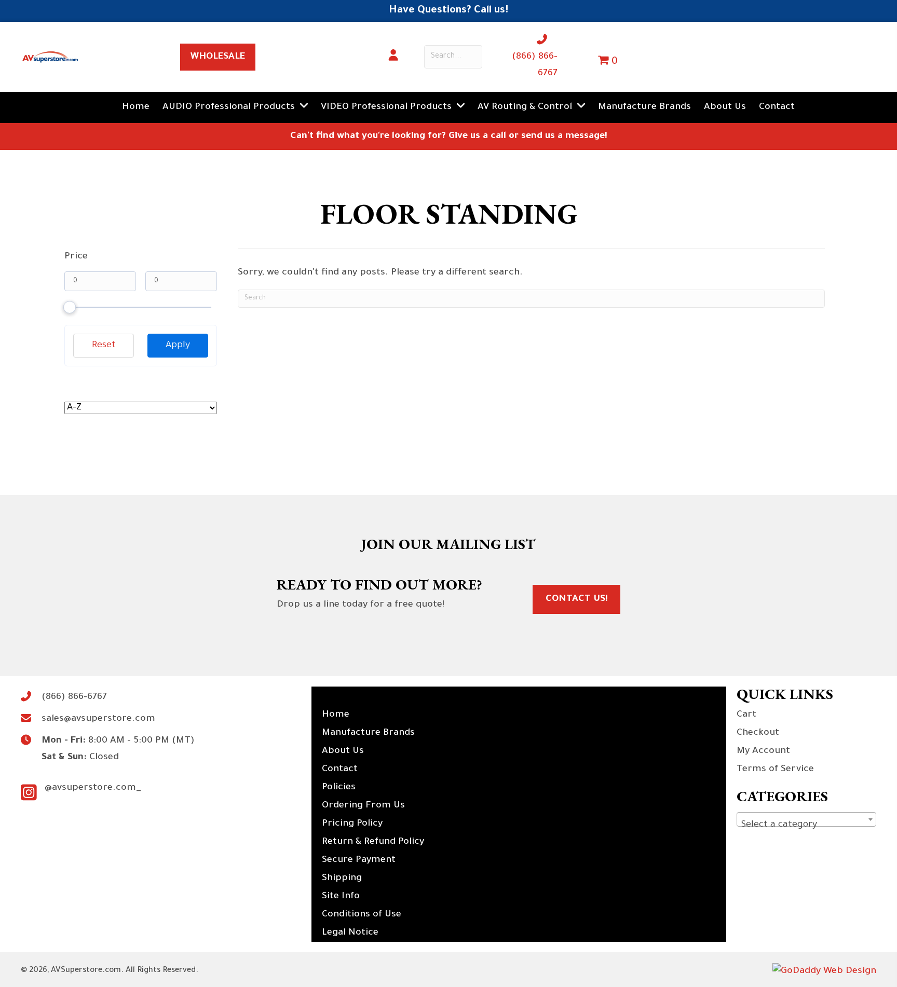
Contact (340, 769)
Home (335, 715)
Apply (178, 345)
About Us (343, 751)
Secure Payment (359, 860)
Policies (339, 788)
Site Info (341, 897)
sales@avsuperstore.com (98, 719)
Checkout (758, 733)
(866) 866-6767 (74, 697)
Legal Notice (350, 933)
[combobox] (806, 819)
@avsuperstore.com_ (93, 788)
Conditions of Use (361, 915)
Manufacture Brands (368, 733)
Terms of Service (775, 769)
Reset (104, 345)
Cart (746, 715)
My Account (763, 751)
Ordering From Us (363, 806)
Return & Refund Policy (373, 842)
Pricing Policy (352, 824)
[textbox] (806, 825)
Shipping (342, 878)
